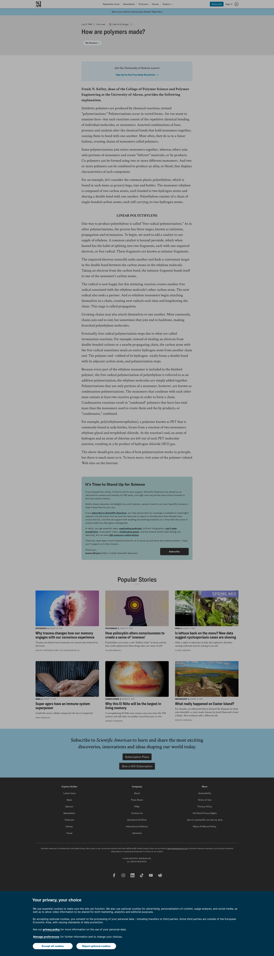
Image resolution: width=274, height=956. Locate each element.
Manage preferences (46, 936)
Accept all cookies (53, 946)
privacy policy (51, 929)
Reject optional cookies (96, 946)
